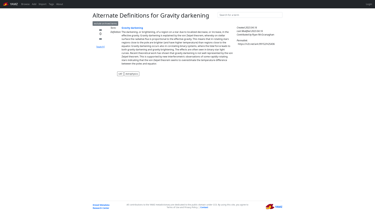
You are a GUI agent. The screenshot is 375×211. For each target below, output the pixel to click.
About (59, 4)
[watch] (100, 46)
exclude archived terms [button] (105, 23)
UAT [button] (120, 73)
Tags (51, 4)
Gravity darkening (132, 27)
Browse (25, 4)
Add (34, 4)
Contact (204, 207)
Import (42, 4)
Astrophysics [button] (132, 73)
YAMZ (13, 4)
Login (369, 4)
